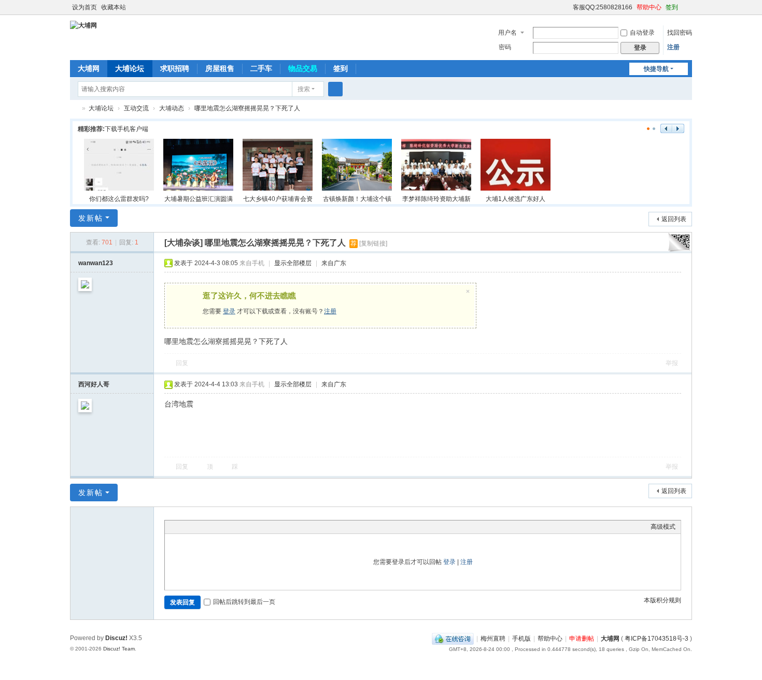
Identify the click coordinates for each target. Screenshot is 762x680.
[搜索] (335, 89)
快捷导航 (656, 69)
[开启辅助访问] (568, 7)
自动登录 (642, 32)
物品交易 (302, 68)
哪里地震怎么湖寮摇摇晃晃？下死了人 (247, 108)
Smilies (248, 527)
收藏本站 (113, 7)
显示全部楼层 (293, 263)
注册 (673, 47)
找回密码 (679, 32)
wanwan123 (95, 263)
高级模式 (663, 526)
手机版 (521, 638)
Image (196, 527)
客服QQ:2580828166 (602, 7)
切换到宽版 (687, 11)
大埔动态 (171, 108)
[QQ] (453, 638)
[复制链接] (373, 243)
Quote (222, 527)
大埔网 (89, 68)
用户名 (507, 32)
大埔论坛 (129, 68)
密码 (505, 47)
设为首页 (84, 7)
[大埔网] (83, 24)
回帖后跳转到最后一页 (244, 601)
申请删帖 (581, 638)
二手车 (261, 68)
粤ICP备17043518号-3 (656, 638)
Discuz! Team (119, 649)
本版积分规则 (662, 600)
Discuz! (116, 638)
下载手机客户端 (126, 129)
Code (235, 527)
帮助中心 (649, 7)
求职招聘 (174, 68)
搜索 (304, 89)
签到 (672, 7)
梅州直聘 (493, 638)
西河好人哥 (93, 384)
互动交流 (136, 108)
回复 (182, 363)
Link (209, 527)
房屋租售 (219, 68)
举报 (672, 363)
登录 (229, 311)
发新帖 (90, 218)
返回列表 (673, 219)
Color (183, 527)
